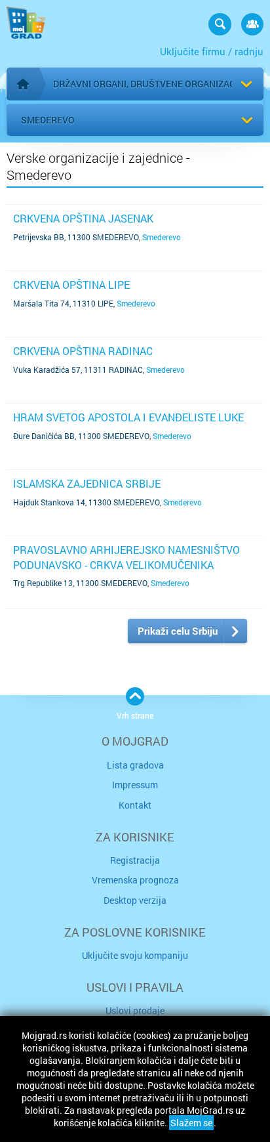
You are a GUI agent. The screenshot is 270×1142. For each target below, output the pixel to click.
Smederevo (48, 120)
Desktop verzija (135, 900)
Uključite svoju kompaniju (135, 955)
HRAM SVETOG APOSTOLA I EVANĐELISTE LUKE (128, 417)
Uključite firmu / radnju (211, 51)
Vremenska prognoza (135, 880)
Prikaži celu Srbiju (178, 630)
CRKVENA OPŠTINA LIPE (71, 284)
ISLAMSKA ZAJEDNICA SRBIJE (87, 483)
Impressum (135, 784)
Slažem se (191, 1122)
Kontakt (135, 805)
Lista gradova (135, 765)
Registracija (135, 860)
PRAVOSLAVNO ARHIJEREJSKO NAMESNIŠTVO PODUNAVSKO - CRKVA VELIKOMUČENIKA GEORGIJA (126, 564)
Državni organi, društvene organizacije (150, 83)
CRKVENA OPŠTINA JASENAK (83, 218)
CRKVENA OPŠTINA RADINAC (83, 351)
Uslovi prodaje (135, 1010)
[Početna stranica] (23, 84)
